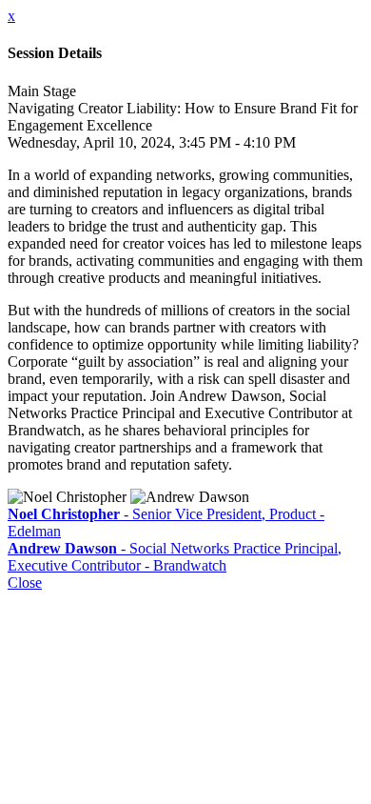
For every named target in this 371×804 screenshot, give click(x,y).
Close (25, 582)
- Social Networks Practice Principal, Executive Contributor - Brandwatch (175, 556)
